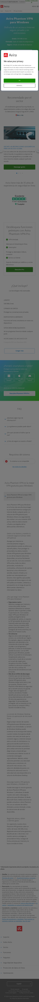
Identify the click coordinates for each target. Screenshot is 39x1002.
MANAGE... (19, 85)
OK (19, 80)
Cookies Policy (28, 74)
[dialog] (19, 70)
